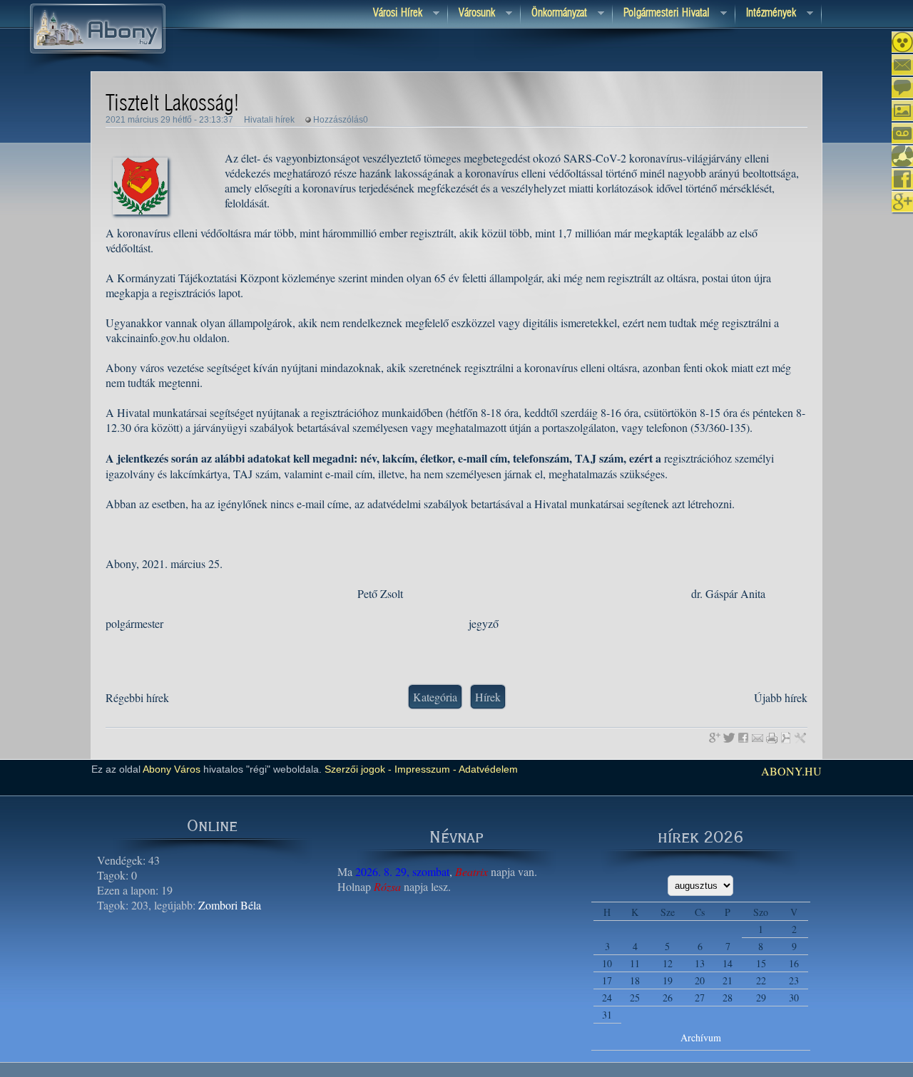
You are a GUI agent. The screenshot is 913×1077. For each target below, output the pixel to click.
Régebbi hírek (137, 697)
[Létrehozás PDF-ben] (786, 738)
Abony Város (171, 769)
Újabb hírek (780, 697)
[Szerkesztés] (800, 738)
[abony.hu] (98, 70)
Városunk (471, 14)
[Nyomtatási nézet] (772, 738)
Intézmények (765, 14)
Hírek (488, 696)
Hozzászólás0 (340, 120)
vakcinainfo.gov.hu (148, 337)
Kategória (435, 696)
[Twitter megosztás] (729, 738)
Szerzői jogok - (358, 769)
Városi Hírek (392, 14)
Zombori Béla (229, 904)
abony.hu (791, 770)
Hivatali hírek (269, 120)
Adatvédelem (487, 769)
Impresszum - (424, 769)
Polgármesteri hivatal (661, 14)
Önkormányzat (554, 14)
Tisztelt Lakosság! (172, 104)
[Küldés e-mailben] (757, 738)
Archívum (700, 1037)
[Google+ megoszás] (715, 738)
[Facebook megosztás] (743, 738)
